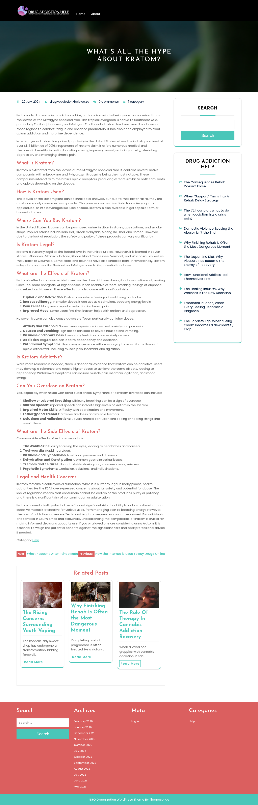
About (95, 14)
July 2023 (80, 775)
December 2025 (84, 733)
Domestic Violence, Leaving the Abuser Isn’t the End (208, 230)
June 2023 (80, 780)
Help (35, 540)
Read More (33, 662)
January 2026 (83, 727)
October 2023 (83, 757)
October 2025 (83, 745)
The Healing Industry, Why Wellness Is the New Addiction (207, 291)
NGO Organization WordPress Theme (116, 799)
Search (207, 108)
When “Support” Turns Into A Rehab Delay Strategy (206, 198)
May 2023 (80, 786)
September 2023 (85, 763)
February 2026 (83, 721)
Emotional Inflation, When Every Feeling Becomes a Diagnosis (204, 307)
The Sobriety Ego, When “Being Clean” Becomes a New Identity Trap (208, 325)
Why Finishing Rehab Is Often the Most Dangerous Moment (89, 618)
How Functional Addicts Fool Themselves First (206, 276)
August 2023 (82, 769)
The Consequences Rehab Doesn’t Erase (204, 184)
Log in (135, 721)
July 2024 (80, 751)
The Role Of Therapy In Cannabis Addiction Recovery (133, 624)
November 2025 (84, 739)
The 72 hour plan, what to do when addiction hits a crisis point (206, 214)
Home (80, 14)
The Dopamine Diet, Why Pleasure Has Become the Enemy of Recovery (204, 260)
